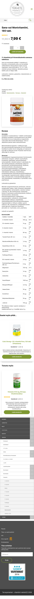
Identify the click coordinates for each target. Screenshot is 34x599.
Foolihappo (7, 502)
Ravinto (4, 433)
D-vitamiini (7, 495)
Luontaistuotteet (6, 466)
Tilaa (6, 560)
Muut (3, 426)
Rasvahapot (5, 470)
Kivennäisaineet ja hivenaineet (9, 455)
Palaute (3, 528)
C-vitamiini (7, 491)
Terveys (4, 437)
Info (2, 535)
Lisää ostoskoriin (17, 51)
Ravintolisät (5, 473)
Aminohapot (5, 444)
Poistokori (4, 430)
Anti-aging (5, 448)
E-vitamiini (7, 499)
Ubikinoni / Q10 (8, 513)
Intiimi (4, 451)
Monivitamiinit (8, 510)
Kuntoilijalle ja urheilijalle (8, 459)
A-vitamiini (7, 480)
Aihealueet (5, 441)
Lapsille (4, 462)
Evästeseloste (5, 542)
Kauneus (4, 419)
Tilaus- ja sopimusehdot (7, 532)
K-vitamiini (7, 506)
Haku (5, 20)
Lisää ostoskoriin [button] (17, 356)
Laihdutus (4, 422)
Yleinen (3, 517)
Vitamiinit (5, 477)
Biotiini (6, 488)
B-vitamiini (7, 484)
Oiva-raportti (4, 539)
